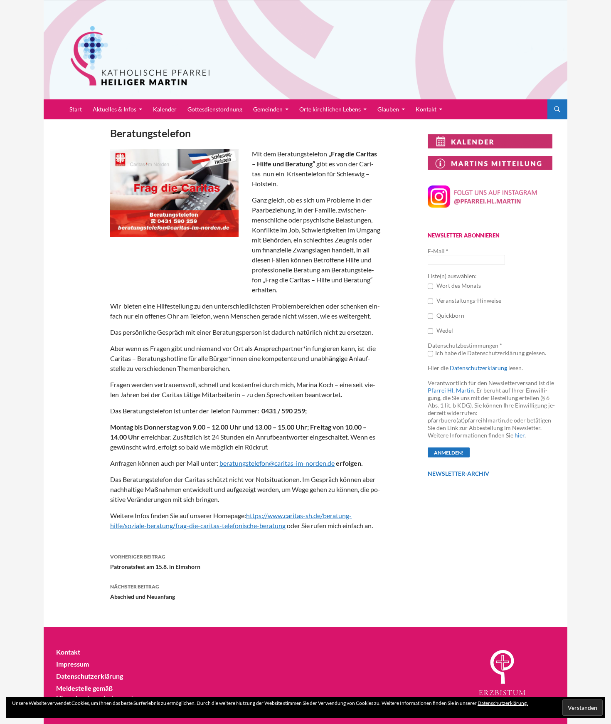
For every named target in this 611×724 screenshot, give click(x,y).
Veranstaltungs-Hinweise (468, 300)
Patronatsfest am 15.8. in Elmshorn (155, 562)
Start (75, 109)
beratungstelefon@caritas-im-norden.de (277, 463)
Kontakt (426, 109)
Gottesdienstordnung (214, 109)
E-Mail (438, 251)
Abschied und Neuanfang (142, 591)
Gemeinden (268, 109)
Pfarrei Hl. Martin (451, 390)
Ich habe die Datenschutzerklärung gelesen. (490, 352)
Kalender (165, 109)
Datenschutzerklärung (478, 367)
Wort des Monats (458, 285)
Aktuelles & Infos (114, 109)
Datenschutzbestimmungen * (465, 345)
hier (520, 435)
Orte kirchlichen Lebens (330, 109)
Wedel (444, 330)
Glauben (388, 109)
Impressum (72, 664)
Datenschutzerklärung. (503, 703)
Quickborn (449, 315)
